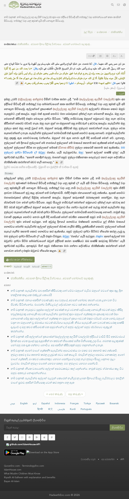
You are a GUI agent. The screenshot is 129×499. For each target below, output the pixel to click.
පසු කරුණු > (75, 394)
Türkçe (87, 403)
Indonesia (60, 403)
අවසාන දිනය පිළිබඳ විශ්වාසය (43, 278)
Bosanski (114, 403)
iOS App (55, 41)
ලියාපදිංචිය (117, 427)
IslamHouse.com (12, 469)
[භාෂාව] (124, 5)
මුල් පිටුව (88, 32)
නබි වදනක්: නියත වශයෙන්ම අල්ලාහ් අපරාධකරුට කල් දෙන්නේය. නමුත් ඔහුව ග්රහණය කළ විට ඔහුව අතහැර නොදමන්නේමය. (67, 371)
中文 (50, 409)
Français (74, 403)
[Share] (100, 56)
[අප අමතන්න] (118, 5)
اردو (34, 403)
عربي (12, 403)
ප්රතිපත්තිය (116, 32)
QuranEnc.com (12, 466)
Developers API (56, 25)
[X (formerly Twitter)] (14, 437)
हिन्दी (40, 409)
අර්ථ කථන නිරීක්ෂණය (20, 259)
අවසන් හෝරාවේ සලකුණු (78, 278)
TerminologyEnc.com (33, 466)
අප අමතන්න (108, 459)
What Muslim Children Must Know (22, 473)
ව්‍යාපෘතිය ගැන (55, 17)
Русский (100, 403)
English (24, 403)
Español (45, 403)
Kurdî (73, 409)
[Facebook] (7, 437)
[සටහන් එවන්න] (22, 83)
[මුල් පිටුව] (5, 5)
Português (86, 409)
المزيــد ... (120, 93)
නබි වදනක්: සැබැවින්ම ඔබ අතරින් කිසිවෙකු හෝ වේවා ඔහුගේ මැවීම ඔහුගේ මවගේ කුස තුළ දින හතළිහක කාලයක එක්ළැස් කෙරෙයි (67, 292)
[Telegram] (29, 437)
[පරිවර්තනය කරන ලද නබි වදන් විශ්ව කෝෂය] (24, 5)
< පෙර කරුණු (54, 394)
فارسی (61, 409)
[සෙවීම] (112, 5)
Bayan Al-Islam (11, 481)
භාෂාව (51, 49)
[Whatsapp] (22, 437)
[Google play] (37, 437)
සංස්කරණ (53, 9)
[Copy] (17, 83)
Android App (58, 33)
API (122, 459)
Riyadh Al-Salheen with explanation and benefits (29, 477)
